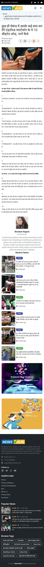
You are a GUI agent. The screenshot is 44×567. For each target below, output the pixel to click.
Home (4, 14)
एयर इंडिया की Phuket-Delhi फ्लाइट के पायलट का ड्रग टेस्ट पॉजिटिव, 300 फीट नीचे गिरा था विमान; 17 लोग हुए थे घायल (28, 264)
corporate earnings (9, 556)
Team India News (8, 540)
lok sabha (21, 540)
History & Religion (7, 483)
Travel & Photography (8, 486)
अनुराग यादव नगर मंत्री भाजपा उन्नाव (27, 556)
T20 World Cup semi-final (21, 544)
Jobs (2, 489)
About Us (4, 492)
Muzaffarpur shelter (9, 552)
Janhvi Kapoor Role (33, 540)
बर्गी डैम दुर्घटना (6, 544)
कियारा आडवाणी (30, 548)
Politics (3, 480)
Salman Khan (23, 552)
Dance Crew (37, 544)
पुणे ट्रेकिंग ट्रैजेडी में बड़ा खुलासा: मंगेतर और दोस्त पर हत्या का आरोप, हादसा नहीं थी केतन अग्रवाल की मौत (27, 335)
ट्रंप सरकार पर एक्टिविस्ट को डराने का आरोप (13, 548)
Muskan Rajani (7, 38)
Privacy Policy (5, 495)
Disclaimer (4, 497)
